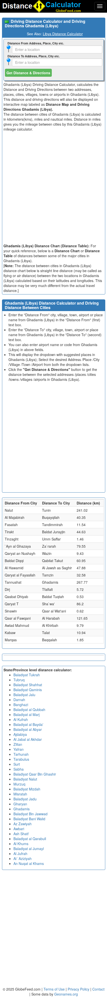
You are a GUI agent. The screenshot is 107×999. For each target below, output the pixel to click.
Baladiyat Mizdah (26, 788)
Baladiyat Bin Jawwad (30, 813)
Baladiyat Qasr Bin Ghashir (34, 774)
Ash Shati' (21, 833)
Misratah (20, 793)
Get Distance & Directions (28, 72)
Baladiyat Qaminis (27, 689)
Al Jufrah (20, 853)
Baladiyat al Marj (26, 714)
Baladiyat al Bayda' (28, 724)
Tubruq (19, 679)
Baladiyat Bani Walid (29, 818)
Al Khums (20, 843)
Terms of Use (55, 989)
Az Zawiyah (22, 823)
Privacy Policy (79, 989)
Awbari (18, 828)
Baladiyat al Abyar (27, 729)
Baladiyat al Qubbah (29, 709)
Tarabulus (21, 759)
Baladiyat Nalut (25, 779)
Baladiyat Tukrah (26, 674)
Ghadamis (21, 808)
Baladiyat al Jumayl (28, 848)
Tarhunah (21, 754)
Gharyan (20, 803)
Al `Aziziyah (22, 858)
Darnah (19, 699)
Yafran (18, 749)
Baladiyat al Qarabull (29, 838)
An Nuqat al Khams (28, 863)
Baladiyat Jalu (24, 694)
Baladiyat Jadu (25, 798)
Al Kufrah (20, 719)
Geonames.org (66, 994)
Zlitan (17, 744)
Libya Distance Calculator (63, 33)
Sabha (18, 769)
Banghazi (20, 704)
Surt (16, 764)
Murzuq (19, 784)
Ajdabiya (20, 734)
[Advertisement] (53, 187)
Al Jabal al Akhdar (27, 739)
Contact (98, 989)
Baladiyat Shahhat (27, 684)
